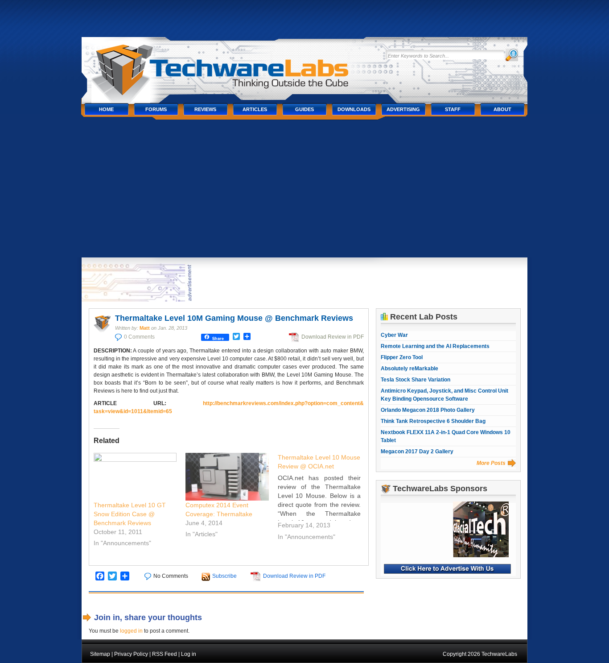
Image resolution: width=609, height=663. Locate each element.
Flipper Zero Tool (402, 357)
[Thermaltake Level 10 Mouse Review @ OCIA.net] (324, 498)
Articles (255, 109)
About (502, 109)
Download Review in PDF (332, 337)
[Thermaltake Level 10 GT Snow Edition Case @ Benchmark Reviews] (135, 477)
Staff (453, 109)
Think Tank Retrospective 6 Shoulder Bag (433, 421)
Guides (304, 109)
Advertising (403, 109)
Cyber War (394, 335)
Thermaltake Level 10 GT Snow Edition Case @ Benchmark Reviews (130, 513)
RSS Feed (164, 654)
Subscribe (224, 576)
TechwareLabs (231, 66)
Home (106, 109)
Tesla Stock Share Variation (415, 380)
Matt (145, 328)
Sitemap (100, 654)
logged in (131, 631)
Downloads (353, 109)
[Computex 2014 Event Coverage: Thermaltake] (227, 477)
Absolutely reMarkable (409, 368)
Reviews (205, 109)
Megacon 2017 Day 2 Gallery (417, 451)
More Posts (491, 463)
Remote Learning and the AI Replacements (435, 346)
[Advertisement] (304, 190)
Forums (156, 109)
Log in (188, 654)
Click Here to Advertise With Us (447, 569)
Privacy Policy (131, 654)
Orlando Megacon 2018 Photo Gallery (428, 410)
